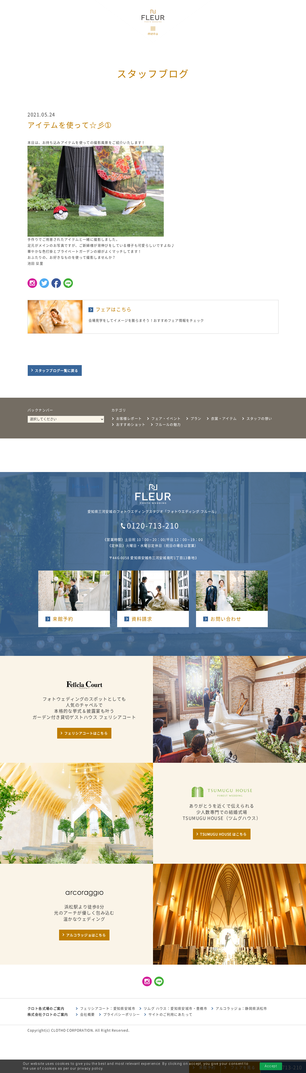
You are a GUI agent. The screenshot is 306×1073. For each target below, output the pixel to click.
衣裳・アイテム (224, 418)
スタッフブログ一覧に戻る (56, 370)
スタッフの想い (259, 418)
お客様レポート (129, 418)
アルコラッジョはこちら (86, 935)
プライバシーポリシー (121, 1014)
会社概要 (87, 1014)
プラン (196, 418)
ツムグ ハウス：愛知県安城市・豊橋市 (175, 1008)
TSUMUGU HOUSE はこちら (223, 834)
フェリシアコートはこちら (86, 733)
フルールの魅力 (168, 424)
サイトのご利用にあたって (170, 1014)
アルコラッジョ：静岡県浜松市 (241, 1008)
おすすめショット (131, 424)
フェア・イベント (166, 418)
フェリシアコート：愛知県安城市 (107, 1008)
